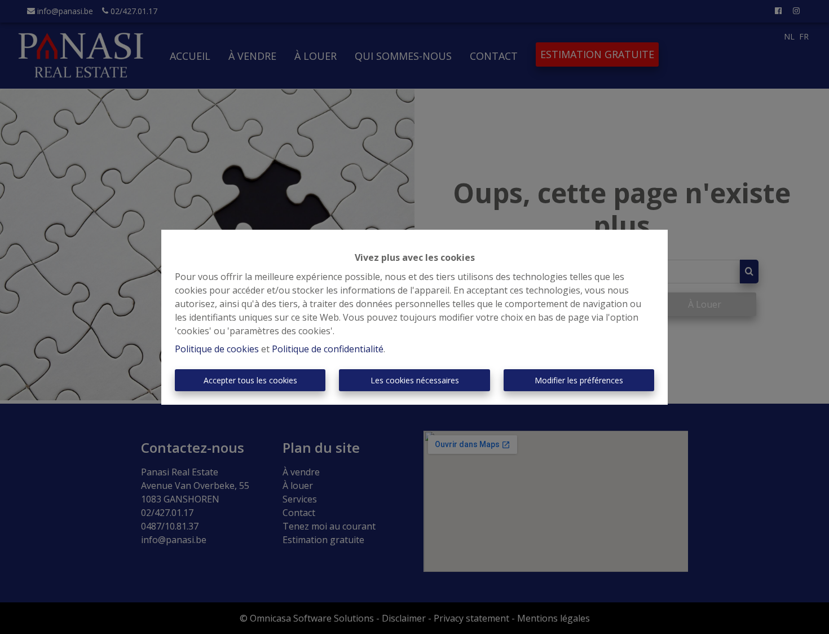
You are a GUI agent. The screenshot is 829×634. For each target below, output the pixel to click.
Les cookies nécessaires (415, 380)
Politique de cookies (217, 349)
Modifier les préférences (579, 380)
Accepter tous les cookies (250, 380)
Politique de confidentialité (327, 349)
